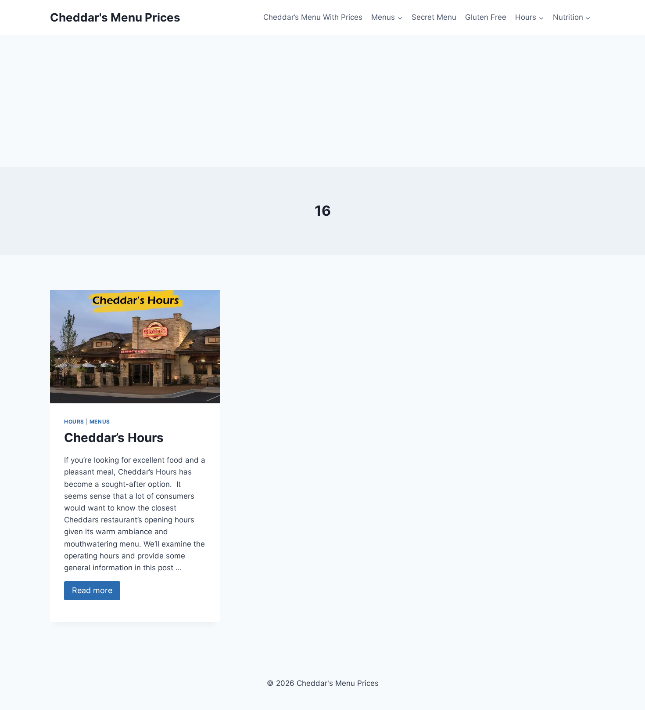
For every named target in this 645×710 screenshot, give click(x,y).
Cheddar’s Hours (114, 437)
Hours (74, 421)
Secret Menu (434, 17)
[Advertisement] (322, 101)
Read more (92, 590)
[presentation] (135, 346)
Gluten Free (485, 17)
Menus (100, 421)
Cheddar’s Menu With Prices (312, 17)
